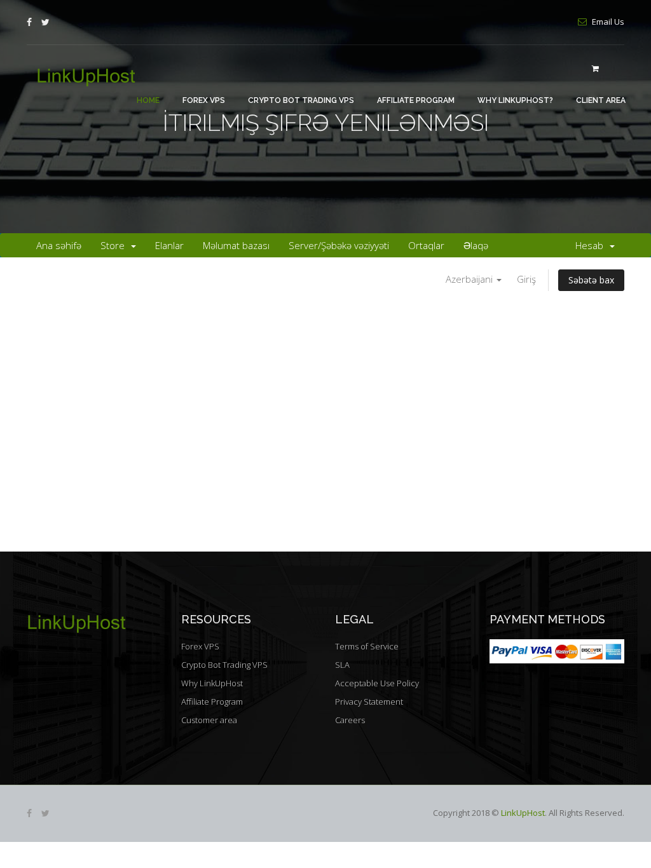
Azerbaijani (470, 279)
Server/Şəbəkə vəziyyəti (339, 245)
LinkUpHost (523, 812)
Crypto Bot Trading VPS (301, 100)
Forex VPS (203, 100)
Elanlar (169, 245)
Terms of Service (367, 646)
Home (148, 100)
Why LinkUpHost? (515, 100)
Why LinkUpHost (212, 683)
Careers (350, 720)
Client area (601, 100)
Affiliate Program (416, 100)
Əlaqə (475, 245)
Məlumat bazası (236, 245)
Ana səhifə (58, 245)
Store (115, 245)
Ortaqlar (426, 245)
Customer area (209, 720)
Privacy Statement (369, 701)
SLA (342, 664)
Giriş (526, 279)
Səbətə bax (591, 280)
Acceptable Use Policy (377, 683)
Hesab (591, 245)
